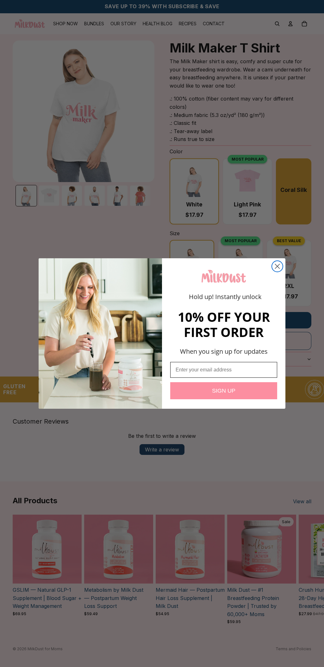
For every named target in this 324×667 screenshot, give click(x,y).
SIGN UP (223, 391)
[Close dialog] (277, 266)
